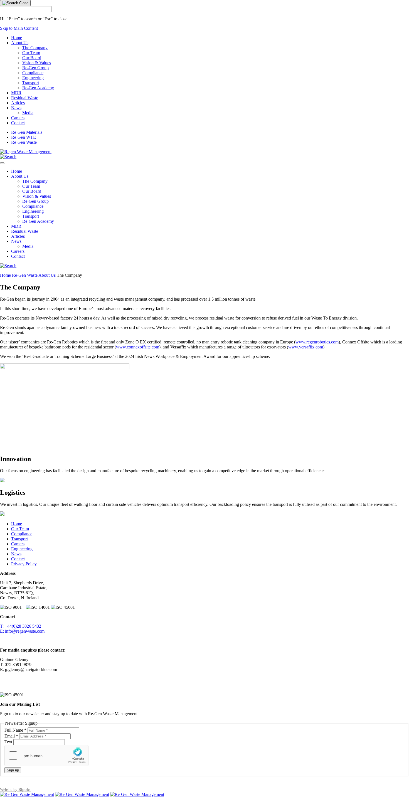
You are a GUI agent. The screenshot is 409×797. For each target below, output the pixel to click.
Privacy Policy (24, 563)
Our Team (31, 52)
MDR (16, 92)
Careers (17, 117)
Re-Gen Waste (24, 142)
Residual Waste (24, 97)
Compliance (32, 72)
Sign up (13, 770)
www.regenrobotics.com (317, 342)
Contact (18, 122)
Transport (30, 82)
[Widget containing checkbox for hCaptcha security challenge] (46, 755)
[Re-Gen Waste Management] (25, 151)
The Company (35, 47)
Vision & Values (36, 62)
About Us (19, 42)
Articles (18, 102)
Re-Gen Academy (38, 87)
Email (11, 736)
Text (8, 741)
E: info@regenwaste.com (22, 631)
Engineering (33, 77)
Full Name (15, 730)
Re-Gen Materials (26, 132)
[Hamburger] (2, 163)
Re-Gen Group (35, 67)
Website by (15, 790)
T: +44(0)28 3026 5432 (20, 626)
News (16, 107)
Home (16, 37)
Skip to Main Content (19, 28)
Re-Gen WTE (23, 137)
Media (27, 112)
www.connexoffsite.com (137, 347)
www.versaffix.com (305, 347)
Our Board (31, 57)
